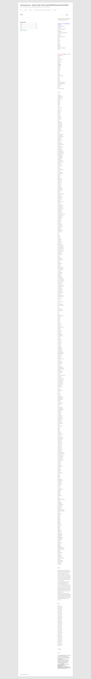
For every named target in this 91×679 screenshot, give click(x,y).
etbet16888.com (60, 188)
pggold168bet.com (60, 315)
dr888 (58, 177)
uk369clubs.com (60, 439)
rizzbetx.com (60, 356)
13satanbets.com (60, 96)
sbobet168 (59, 370)
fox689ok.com (60, 197)
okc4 (58, 300)
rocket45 (59, 357)
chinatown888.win (60, 169)
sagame (59, 364)
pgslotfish (59, 328)
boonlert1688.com (60, 160)
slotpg (59, 73)
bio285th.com (60, 154)
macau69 (59, 271)
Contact (30, 10)
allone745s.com (60, 130)
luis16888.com (60, 263)
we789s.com (59, 451)
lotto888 (59, 262)
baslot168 (59, 145)
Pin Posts (54, 10)
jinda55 (59, 235)
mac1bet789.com (60, 269)
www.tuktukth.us (60, 457)
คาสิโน (59, 471)
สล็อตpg (59, 527)
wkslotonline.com (60, 455)
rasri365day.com (60, 349)
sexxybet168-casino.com (61, 375)
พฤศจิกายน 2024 (60, 632)
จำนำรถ (59, 475)
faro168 (59, 192)
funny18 (59, 202)
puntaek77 (59, 344)
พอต (58, 496)
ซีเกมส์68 (59, 476)
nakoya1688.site (60, 292)
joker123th (59, 240)
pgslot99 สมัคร (60, 660)
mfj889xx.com (60, 283)
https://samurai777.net (61, 82)
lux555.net (59, 264)
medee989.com (60, 277)
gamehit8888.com (60, 208)
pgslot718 (59, 321)
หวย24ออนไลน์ (60, 542)
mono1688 (59, 287)
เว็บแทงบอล (59, 556)
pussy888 (59, 33)
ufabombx (59, 432)
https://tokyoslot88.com (61, 83)
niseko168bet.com (60, 295)
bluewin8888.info (60, 155)
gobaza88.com (60, 216)
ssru (58, 405)
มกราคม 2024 (60, 645)
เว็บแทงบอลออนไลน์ (61, 557)
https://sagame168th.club (62, 28)
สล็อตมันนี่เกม (60, 531)
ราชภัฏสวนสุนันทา (60, 504)
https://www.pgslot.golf (61, 36)
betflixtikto (59, 148)
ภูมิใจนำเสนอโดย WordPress (24, 674)
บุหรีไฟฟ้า (59, 490)
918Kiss (59, 115)
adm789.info (60, 127)
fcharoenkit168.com (61, 193)
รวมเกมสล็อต (60, 501)
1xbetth (59, 104)
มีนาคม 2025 (60, 627)
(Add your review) (23, 30)
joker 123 (59, 80)
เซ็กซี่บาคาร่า (60, 546)
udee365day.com (60, 423)
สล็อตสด (59, 532)
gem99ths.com (60, 211)
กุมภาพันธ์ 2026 (60, 613)
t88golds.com (60, 410)
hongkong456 (60, 225)
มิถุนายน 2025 (60, 623)
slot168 (59, 58)
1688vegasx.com (60, 98)
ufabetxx (59, 430)
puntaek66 (59, 343)
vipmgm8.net (60, 446)
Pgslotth (59, 329)
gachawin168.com (60, 207)
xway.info (59, 461)
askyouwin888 (60, 135)
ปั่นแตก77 (59, 494)
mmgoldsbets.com (60, 285)
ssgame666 (59, 404)
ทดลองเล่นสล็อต (60, 480)
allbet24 (59, 78)
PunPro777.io (60, 342)
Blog (25, 10)
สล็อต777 (64, 665)
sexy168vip (59, 376)
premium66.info (60, 334)
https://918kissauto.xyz (61, 26)
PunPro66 (59, 338)
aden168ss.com (60, 126)
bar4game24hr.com (61, 144)
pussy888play (60, 347)
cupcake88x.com (60, 172)
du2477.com (59, 181)
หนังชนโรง (59, 27)
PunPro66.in (59, 339)
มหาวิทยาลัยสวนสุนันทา (61, 499)
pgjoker (59, 318)
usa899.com (59, 441)
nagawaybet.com (60, 291)
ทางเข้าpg (59, 485)
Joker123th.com (60, 241)
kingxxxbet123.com (61, 248)
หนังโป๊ (59, 541)
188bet (59, 102)
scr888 (59, 373)
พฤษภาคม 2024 (60, 640)
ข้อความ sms (60, 470)
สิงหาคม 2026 (60, 605)
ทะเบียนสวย (59, 481)
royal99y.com (60, 361)
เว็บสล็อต (59, 553)
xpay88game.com (60, 460)
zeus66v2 (59, 467)
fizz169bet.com (60, 196)
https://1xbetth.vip (61, 75)
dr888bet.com (60, 178)
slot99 (59, 60)
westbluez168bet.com (61, 452)
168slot (59, 99)
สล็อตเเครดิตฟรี (60, 538)
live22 (58, 41)
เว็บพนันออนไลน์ (60, 552)
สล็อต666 (59, 519)
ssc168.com (59, 401)
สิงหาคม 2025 (60, 621)
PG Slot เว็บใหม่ (60, 309)
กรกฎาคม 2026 (60, 607)
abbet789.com (60, 122)
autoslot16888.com (61, 136)
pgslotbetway (60, 84)
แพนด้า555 (59, 562)
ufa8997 (59, 428)
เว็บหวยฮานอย (60, 555)
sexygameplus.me (60, 381)
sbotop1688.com (60, 371)
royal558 (59, 359)
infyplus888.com (60, 230)
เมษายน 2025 (60, 626)
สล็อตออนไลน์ (60, 533)
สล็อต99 (59, 526)
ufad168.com (60, 433)
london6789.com (60, 259)
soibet (59, 395)
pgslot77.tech (60, 324)
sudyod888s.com (60, 408)
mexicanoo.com (60, 282)
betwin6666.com (60, 150)
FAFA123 (59, 191)
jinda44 (59, 63)
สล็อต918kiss (60, 524)
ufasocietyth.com (60, 438)
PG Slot (59, 307)
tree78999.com (60, 422)
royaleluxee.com (60, 362)
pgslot (59, 68)
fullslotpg (59, 40)
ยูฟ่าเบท (59, 500)
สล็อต (58, 512)
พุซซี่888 (59, 69)
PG (58, 306)
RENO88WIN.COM (60, 352)
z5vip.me (59, 463)
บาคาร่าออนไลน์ (60, 489)
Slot (58, 387)
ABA (58, 120)
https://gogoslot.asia (61, 88)
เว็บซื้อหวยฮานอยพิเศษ (61, 548)
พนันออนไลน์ (60, 495)
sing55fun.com (60, 385)
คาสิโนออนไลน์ (60, 472)
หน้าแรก (21, 10)
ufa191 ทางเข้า (60, 425)
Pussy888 (59, 345)
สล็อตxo (59, 528)
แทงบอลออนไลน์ (60, 560)
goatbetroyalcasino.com (61, 214)
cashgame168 (60, 165)
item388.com (60, 231)
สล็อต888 (59, 65)
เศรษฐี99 (59, 559)
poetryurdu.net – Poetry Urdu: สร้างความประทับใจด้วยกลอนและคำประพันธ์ (44, 5)
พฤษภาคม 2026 (60, 609)
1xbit (58, 106)
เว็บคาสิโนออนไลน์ (60, 547)
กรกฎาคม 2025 (60, 622)
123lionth (59, 94)
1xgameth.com (60, 107)
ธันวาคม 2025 (60, 616)
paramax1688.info (60, 305)
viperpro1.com (60, 443)
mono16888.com (60, 288)
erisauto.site (59, 186)
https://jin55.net (60, 59)
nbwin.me (59, 293)
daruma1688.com (60, 173)
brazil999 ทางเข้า (60, 162)
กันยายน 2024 (60, 635)
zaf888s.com (59, 465)
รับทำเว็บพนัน (60, 503)
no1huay (59, 297)
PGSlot (59, 320)
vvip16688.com (60, 449)
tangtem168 (59, 411)
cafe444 (59, 163)
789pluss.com (60, 110)
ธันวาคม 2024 (60, 631)
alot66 (59, 131)
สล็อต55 (59, 517)
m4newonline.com (60, 267)
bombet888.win (60, 156)
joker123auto (60, 239)
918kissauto (59, 116)
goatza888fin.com (60, 215)
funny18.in (59, 203)
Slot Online (59, 389)
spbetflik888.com (60, 396)
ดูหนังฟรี (59, 44)
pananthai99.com (60, 304)
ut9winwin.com (60, 442)
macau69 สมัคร (60, 272)
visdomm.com (60, 448)
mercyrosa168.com (61, 281)
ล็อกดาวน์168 (60, 505)
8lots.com (59, 111)
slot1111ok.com (60, 390)
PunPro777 (59, 340)
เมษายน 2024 (60, 641)
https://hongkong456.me (61, 47)
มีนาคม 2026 (60, 612)
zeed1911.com (60, 466)
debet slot (59, 174)
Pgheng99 (59, 316)
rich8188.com (60, 354)
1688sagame (60, 97)
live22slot (59, 257)
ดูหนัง (58, 42)
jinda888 (59, 236)
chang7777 (59, 168)
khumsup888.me (60, 244)
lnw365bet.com (60, 258)
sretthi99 (59, 400)
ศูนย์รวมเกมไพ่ (60, 507)
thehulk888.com (60, 415)
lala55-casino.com (60, 249)
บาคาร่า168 (59, 35)
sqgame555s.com (60, 399)
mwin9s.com (60, 290)
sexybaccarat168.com (61, 378)
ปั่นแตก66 (59, 493)
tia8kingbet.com (60, 418)
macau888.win (60, 273)
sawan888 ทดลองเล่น (61, 368)
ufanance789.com (60, 437)
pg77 (58, 311)
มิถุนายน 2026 (60, 608)
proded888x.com (60, 335)
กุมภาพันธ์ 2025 (60, 628)
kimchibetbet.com (60, 245)
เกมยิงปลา (59, 543)
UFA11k (59, 424)
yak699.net (59, 462)
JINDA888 (59, 66)
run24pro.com (60, 363)
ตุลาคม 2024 (59, 633)
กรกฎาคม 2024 (60, 637)
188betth (59, 103)
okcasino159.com (60, 301)
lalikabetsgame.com (61, 250)
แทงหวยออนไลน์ (60, 561)
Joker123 (59, 238)
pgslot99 (59, 325)
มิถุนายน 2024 (60, 638)
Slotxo (59, 392)
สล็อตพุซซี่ (59, 529)
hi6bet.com (59, 221)
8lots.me (59, 113)
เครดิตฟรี (59, 545)
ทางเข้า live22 (60, 482)
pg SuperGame (60, 310)
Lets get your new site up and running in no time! (42, 10)
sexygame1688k (60, 380)
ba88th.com (59, 137)
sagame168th (60, 366)
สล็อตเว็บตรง (59, 61)
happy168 (59, 219)
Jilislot (58, 234)
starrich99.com (60, 406)
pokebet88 (59, 333)
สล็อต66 (59, 49)
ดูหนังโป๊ (59, 74)
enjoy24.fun (59, 184)
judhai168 (59, 243)
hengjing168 (59, 220)
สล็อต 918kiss (60, 513)
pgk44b (59, 319)
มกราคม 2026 (60, 614)
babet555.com (60, 140)
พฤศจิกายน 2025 (60, 617)
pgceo (59, 314)
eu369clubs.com (60, 189)
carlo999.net (59, 164)
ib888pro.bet (60, 229)
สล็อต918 (59, 523)
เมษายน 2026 (60, 611)
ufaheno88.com (60, 434)
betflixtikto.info (60, 149)
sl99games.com (60, 386)
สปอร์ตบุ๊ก (59, 508)
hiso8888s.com (60, 224)
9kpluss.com (60, 118)
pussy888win (60, 348)
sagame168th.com (60, 367)
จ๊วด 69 (59, 474)
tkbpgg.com (59, 420)
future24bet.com (60, 205)
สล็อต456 (59, 515)
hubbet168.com (60, 226)
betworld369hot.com (61, 151)
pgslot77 (59, 37)
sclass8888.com (60, 372)
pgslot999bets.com (61, 326)
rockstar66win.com (61, 358)
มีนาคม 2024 (60, 642)
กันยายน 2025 (60, 619)
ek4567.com (59, 183)
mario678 (59, 274)
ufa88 (58, 427)
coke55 (59, 170)
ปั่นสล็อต (59, 491)
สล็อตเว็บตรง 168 (60, 537)
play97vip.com (60, 330)
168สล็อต (59, 101)
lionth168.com (60, 253)
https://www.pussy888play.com (63, 32)
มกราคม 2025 (60, 630)
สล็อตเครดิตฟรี (60, 534)
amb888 (59, 132)
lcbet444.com (60, 252)
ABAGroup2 (59, 121)
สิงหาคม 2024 (60, 636)
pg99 (58, 312)
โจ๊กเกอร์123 (59, 564)
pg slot (59, 79)
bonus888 (59, 159)
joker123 (59, 30)
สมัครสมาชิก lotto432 (61, 509)
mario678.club (60, 276)
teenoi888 (59, 413)
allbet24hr (59, 129)
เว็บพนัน (59, 551)
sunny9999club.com (61, 409)
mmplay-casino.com (61, 286)
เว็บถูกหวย (59, 550)
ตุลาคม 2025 (59, 618)
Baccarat (59, 141)
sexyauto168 (60, 377)
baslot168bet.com (60, 146)
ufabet (59, 429)
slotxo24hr (59, 394)
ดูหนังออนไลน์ (60, 31)
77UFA (59, 108)
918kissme (59, 117)
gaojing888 (59, 210)
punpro (59, 337)
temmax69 (59, 414)
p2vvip (59, 302)
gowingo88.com (60, 217)
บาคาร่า (59, 70)
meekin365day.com (61, 278)
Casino (59, 167)
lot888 (59, 260)
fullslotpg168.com (60, 201)
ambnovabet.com (60, 134)
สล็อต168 (59, 46)
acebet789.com (60, 125)
